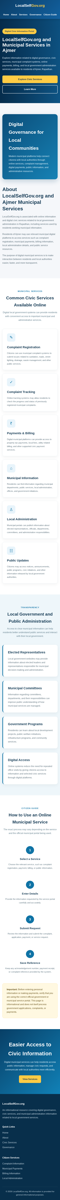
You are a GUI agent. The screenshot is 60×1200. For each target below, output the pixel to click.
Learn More (30, 89)
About (14, 14)
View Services (30, 1079)
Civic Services (9, 1142)
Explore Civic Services (30, 79)
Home (6, 14)
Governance (35, 14)
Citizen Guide (50, 14)
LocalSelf (30, 5)
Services (23, 14)
